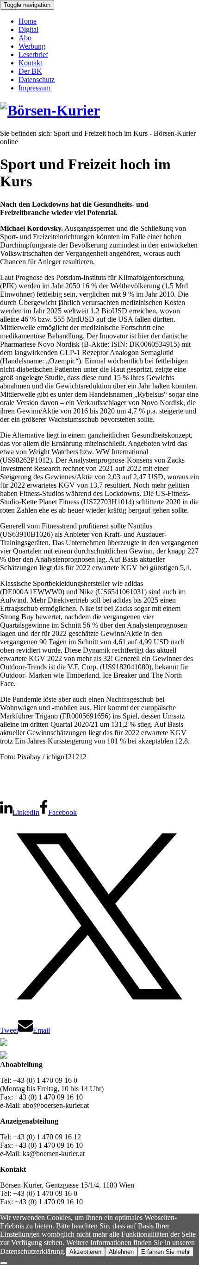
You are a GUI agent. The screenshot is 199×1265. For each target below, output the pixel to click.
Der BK (30, 71)
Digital (28, 29)
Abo (25, 38)
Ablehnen (121, 1251)
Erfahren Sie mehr (165, 1251)
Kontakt (30, 63)
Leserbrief (33, 54)
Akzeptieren (85, 1251)
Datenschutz (37, 79)
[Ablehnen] (3, 1263)
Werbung (32, 46)
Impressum (34, 88)
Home (28, 21)
